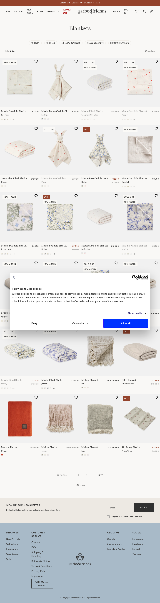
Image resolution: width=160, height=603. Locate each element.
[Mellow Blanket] (100, 351)
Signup (143, 507)
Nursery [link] (35, 43)
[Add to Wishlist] (36, 61)
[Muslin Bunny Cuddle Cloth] (60, 82)
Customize (78, 323)
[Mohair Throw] (20, 418)
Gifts (8, 558)
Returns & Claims (40, 561)
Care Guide (12, 553)
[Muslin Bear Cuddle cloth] (42, 118)
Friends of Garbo (116, 548)
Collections (12, 543)
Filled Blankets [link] (95, 43)
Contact (35, 542)
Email (112, 507)
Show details (135, 313)
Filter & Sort (10, 50)
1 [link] (78, 475)
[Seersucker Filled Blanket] (20, 150)
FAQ (33, 547)
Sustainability (114, 543)
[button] (144, 11)
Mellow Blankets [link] (71, 43)
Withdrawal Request (42, 584)
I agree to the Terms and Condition (127, 516)
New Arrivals (13, 538)
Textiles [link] (50, 43)
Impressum (37, 576)
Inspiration (12, 548)
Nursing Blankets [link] (119, 43)
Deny (34, 323)
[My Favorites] (137, 11)
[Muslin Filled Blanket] (100, 82)
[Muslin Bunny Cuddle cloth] (47, 118)
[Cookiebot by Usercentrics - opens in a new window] (134, 277)
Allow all (125, 323)
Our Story (112, 538)
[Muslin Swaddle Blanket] (20, 82)
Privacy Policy (39, 571)
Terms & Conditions (41, 566)
